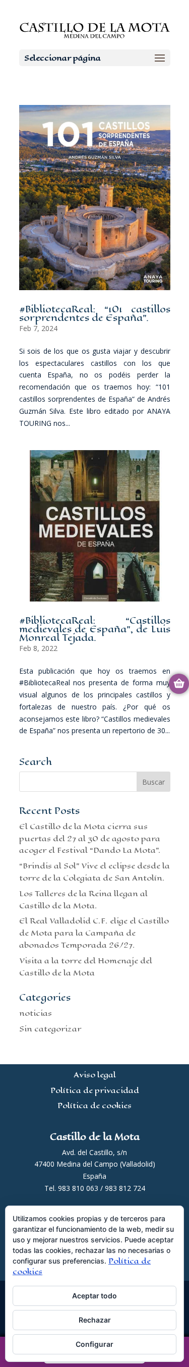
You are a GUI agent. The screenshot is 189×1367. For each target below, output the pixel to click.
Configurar (94, 1344)
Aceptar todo (94, 1295)
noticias (35, 1013)
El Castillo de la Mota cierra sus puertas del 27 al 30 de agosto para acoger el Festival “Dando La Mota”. (90, 838)
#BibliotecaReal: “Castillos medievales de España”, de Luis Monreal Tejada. (94, 629)
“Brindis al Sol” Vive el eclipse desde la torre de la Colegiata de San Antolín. (94, 872)
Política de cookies (94, 1105)
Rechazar (95, 1320)
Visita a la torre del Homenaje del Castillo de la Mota (85, 966)
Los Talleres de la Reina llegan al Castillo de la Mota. (83, 899)
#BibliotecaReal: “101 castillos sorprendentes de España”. (94, 313)
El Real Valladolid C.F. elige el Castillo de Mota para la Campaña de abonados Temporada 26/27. (94, 933)
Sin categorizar (50, 1028)
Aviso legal (95, 1074)
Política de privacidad (94, 1090)
